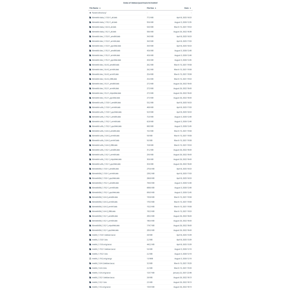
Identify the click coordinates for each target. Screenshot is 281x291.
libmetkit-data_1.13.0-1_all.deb (104, 17)
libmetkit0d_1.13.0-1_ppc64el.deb (106, 178)
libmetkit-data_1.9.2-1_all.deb (104, 31)
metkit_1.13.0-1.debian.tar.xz (103, 235)
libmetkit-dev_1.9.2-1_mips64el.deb (106, 93)
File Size (150, 8)
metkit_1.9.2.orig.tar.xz (101, 287)
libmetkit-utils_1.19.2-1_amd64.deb (106, 117)
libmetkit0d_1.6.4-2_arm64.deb (104, 202)
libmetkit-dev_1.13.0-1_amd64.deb (106, 36)
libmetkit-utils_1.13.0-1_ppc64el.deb (107, 112)
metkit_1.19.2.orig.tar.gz (102, 258)
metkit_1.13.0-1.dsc (100, 239)
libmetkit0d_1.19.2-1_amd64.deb (105, 183)
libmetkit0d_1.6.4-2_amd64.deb (105, 197)
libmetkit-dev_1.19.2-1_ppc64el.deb (106, 60)
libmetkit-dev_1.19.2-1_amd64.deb (106, 50)
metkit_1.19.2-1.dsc (100, 254)
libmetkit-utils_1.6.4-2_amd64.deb (106, 131)
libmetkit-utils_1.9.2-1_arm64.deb (105, 154)
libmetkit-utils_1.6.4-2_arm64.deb (105, 135)
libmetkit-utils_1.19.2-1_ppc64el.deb (107, 126)
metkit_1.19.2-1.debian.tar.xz (103, 249)
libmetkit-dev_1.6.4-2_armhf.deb (105, 74)
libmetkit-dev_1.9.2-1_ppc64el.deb (106, 98)
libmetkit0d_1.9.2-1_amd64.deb (105, 216)
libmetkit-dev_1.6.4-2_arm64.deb (105, 69)
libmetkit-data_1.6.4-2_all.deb (104, 27)
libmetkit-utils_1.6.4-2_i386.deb (104, 145)
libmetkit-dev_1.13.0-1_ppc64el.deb (106, 46)
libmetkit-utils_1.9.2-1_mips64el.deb (107, 159)
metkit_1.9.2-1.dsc (99, 282)
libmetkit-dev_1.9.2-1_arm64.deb (105, 88)
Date (186, 8)
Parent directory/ (99, 13)
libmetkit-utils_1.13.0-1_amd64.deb (106, 102)
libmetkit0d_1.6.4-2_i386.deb (103, 211)
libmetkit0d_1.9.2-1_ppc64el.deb (105, 230)
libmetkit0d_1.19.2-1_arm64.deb (105, 187)
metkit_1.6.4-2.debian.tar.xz (103, 263)
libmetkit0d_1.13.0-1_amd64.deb (105, 169)
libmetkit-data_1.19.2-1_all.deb (104, 22)
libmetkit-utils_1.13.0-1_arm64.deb (106, 107)
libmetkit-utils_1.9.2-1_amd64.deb (106, 150)
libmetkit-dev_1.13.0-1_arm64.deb (106, 41)
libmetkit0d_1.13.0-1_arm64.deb (105, 173)
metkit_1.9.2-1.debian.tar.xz (103, 277)
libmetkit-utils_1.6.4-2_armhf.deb (105, 140)
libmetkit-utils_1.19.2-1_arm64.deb (106, 121)
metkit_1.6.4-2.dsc (99, 268)
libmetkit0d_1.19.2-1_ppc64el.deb (106, 192)
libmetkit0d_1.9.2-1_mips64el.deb (106, 225)
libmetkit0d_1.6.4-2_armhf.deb (104, 206)
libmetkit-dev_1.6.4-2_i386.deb (104, 79)
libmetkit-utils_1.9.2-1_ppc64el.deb (106, 164)
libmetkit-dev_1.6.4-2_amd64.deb (105, 65)
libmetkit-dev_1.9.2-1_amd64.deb (105, 83)
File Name (93, 8)
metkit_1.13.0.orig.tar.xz (102, 244)
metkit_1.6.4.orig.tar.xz (101, 273)
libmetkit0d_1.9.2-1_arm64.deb (104, 221)
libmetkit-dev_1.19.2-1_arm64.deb (106, 55)
